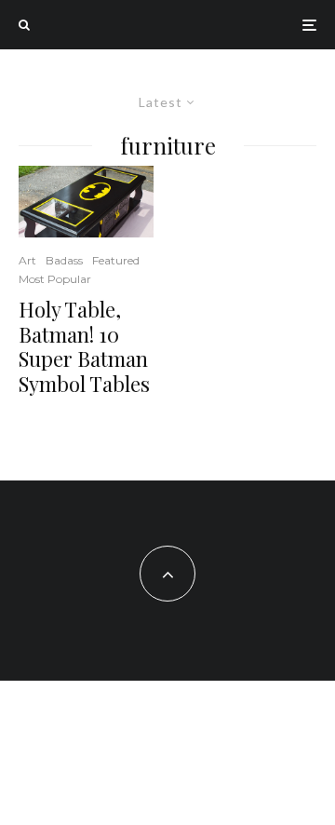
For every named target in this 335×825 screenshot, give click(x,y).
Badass (64, 260)
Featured (116, 260)
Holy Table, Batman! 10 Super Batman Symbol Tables (84, 346)
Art (27, 260)
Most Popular (55, 279)
